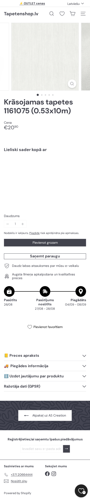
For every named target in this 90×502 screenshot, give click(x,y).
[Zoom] (72, 83)
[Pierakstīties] (66, 449)
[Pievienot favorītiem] (80, 165)
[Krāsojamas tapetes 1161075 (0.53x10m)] (45, 170)
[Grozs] (72, 13)
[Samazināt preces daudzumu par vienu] (8, 224)
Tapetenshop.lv (21, 13)
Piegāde (34, 233)
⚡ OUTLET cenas (32, 3)
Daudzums (12, 216)
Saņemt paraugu (45, 256)
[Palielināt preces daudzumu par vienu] (23, 224)
